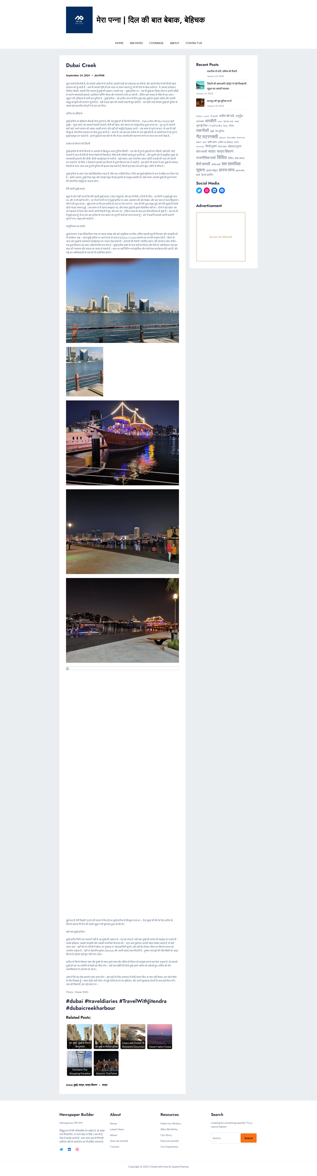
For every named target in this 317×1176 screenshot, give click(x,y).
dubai (69, 1084)
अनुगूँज (239, 116)
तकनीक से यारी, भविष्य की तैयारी (222, 71)
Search (249, 1137)
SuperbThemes (180, 1166)
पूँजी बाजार (222, 138)
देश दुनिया (219, 130)
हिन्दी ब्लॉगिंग (207, 174)
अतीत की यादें (226, 116)
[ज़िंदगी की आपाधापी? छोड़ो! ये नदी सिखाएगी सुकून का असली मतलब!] (200, 86)
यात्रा (81, 1084)
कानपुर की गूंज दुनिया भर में (219, 100)
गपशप (236, 121)
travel (214, 116)
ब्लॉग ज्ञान (212, 142)
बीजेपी (204, 142)
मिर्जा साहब (222, 146)
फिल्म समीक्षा (231, 137)
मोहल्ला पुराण (234, 146)
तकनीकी (202, 130)
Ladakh (206, 116)
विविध (222, 157)
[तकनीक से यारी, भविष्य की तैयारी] (200, 73)
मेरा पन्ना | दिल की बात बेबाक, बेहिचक (151, 20)
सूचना (200, 169)
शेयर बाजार (240, 158)
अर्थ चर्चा (200, 121)
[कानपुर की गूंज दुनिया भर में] (200, 103)
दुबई (75, 1084)
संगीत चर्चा (215, 164)
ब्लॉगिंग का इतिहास (225, 142)
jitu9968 (99, 75)
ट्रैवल (231, 125)
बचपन (198, 142)
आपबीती (210, 120)
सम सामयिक (231, 163)
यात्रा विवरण (91, 1084)
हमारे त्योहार (212, 170)
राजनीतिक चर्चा (206, 157)
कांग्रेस (220, 121)
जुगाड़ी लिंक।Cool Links (209, 125)
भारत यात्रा (200, 146)
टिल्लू (225, 125)
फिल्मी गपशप (241, 138)
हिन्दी (198, 174)
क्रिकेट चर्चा (228, 121)
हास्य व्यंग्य (226, 169)
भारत (236, 142)
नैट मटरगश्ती (207, 136)
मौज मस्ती (201, 151)
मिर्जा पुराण (211, 146)
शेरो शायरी (203, 164)
